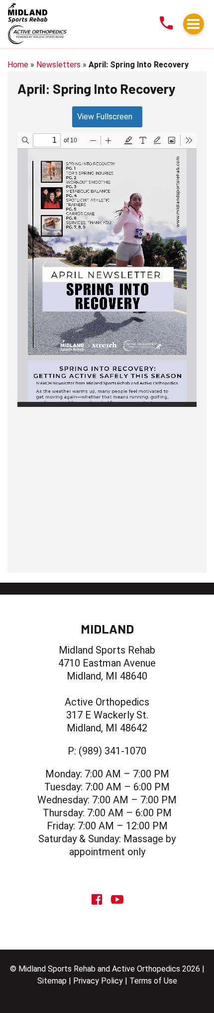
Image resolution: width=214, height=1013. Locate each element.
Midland (107, 628)
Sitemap (52, 981)
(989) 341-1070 (112, 751)
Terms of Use (153, 981)
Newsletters (58, 64)
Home (17, 64)
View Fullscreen (104, 116)
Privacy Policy (98, 981)
